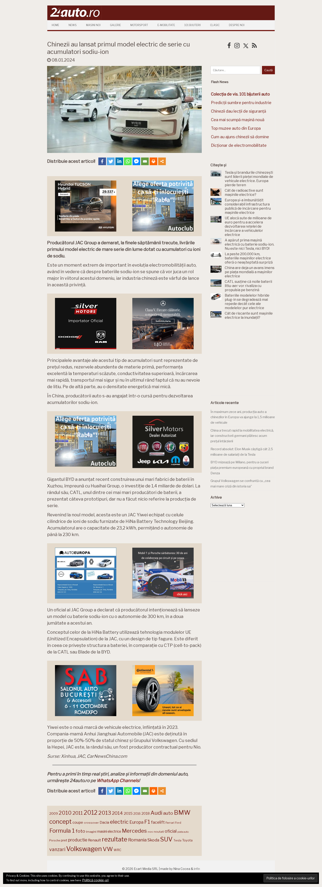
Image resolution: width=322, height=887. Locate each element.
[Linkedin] (119, 161)
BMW (182, 812)
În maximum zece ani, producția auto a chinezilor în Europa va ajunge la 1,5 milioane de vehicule (243, 417)
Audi (156, 812)
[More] (162, 161)
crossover (91, 822)
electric (119, 822)
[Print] (153, 161)
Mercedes (134, 830)
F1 (147, 821)
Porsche (54, 840)
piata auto (183, 831)
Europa (136, 822)
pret (64, 840)
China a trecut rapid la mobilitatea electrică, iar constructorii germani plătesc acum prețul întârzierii (242, 435)
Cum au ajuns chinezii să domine (240, 137)
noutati (159, 831)
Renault (94, 840)
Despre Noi (236, 25)
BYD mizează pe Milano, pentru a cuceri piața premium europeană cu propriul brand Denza (242, 467)
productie (77, 840)
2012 (90, 812)
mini (150, 831)
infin (197, 869)
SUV (166, 839)
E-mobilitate (166, 25)
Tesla (177, 840)
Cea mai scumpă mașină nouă (237, 119)
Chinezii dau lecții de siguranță (238, 111)
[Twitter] (111, 161)
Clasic (214, 25)
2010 (65, 813)
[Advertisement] (243, 360)
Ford (178, 822)
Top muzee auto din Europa (236, 128)
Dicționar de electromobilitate (239, 145)
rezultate (114, 839)
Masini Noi (93, 25)
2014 (117, 813)
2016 (137, 813)
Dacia (104, 822)
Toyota (187, 840)
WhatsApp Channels (118, 780)
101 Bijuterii (192, 25)
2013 (104, 812)
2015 (128, 813)
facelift (158, 822)
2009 (53, 813)
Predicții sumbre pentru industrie (241, 102)
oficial (171, 831)
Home (55, 25)
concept (60, 821)
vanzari (57, 849)
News (73, 25)
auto (168, 813)
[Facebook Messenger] (136, 161)
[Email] (145, 161)
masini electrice (109, 831)
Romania (137, 840)
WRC (117, 850)
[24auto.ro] (74, 18)
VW (108, 849)
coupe (78, 822)
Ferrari (170, 822)
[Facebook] (102, 161)
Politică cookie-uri (95, 880)
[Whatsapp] (128, 161)
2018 (146, 813)
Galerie (115, 25)
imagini (91, 831)
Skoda (153, 840)
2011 (78, 813)
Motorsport (139, 25)
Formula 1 (62, 830)
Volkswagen (84, 849)
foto (80, 831)
